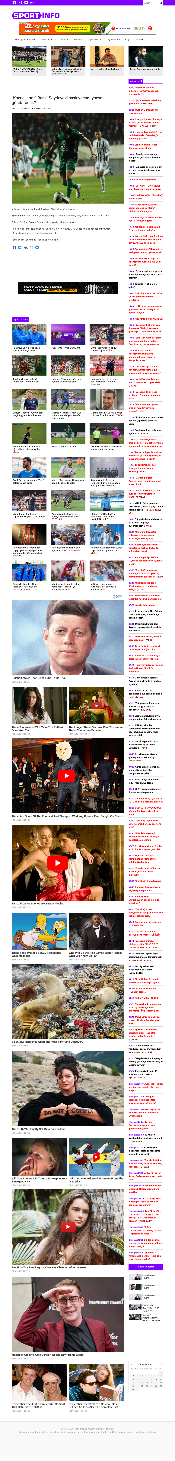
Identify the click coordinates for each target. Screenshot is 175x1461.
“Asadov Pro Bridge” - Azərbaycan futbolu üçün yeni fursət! (145, 261)
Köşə (127, 39)
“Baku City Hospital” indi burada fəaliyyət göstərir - (144, 493)
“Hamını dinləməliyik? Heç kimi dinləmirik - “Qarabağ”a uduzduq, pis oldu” (145, 135)
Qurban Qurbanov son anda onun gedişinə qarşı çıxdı (142, 1125)
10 (137, 1379)
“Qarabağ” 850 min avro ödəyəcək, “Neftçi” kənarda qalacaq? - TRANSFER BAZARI (145, 328)
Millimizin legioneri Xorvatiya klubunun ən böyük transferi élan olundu (144, 836)
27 (151, 1386)
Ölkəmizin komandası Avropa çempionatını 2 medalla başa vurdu (145, 627)
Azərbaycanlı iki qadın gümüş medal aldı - (143, 757)
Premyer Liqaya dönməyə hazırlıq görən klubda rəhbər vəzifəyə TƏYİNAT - (145, 122)
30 (133, 1389)
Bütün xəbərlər (146, 1266)
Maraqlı (64, 39)
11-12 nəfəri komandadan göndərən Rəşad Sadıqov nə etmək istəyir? (145, 309)
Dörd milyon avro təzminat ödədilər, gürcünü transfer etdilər (146, 420)
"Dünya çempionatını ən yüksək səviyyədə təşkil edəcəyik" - (144, 706)
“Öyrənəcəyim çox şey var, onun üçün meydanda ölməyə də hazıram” (146, 274)
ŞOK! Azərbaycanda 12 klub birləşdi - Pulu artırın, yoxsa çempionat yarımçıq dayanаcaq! (146, 442)
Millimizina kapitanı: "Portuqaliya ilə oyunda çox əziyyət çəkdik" (143, 586)
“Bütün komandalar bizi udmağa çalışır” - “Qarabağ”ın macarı (145, 1230)
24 (137, 1386)
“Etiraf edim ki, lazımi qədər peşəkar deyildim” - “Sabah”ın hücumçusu (143, 208)
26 (147, 1386)
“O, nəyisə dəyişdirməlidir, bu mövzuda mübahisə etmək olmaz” (145, 170)
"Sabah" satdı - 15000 (146, 998)
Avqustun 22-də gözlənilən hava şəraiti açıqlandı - (145, 693)
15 (161, 1379)
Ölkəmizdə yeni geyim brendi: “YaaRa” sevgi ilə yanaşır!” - (143, 408)
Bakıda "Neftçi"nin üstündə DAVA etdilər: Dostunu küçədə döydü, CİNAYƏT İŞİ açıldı (146, 239)
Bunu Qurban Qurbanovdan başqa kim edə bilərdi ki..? (144, 899)
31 (137, 1389)
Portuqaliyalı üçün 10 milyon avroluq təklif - (143, 1074)
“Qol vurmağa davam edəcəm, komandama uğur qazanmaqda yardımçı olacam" (145, 369)
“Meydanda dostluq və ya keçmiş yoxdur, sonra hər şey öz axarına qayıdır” (146, 1061)
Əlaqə (139, 39)
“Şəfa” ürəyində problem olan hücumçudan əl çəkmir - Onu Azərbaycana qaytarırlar (145, 341)
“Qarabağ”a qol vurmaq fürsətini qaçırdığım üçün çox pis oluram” (145, 1201)
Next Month (161, 1364)
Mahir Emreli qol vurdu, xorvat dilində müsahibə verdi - (145, 1020)
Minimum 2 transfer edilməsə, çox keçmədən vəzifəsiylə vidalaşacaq (142, 535)
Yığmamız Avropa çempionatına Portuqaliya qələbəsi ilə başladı (142, 858)
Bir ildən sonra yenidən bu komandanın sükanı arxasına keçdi (145, 1243)
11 (142, 1379)
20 (151, 1382)
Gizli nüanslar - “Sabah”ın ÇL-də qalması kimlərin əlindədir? (145, 296)
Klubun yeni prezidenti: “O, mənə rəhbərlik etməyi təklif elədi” (145, 560)
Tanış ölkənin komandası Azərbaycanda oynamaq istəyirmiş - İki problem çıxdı (145, 1007)
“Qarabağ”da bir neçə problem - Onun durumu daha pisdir (144, 395)
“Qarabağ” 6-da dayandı (148, 881)
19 (147, 1382)
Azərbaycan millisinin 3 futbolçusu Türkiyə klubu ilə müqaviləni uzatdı (144, 548)
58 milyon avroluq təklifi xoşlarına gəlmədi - (145, 1138)
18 (142, 1382)
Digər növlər (112, 39)
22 (161, 1382)
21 (156, 1382)
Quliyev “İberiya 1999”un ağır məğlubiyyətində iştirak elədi (145, 811)
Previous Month (131, 1364)
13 (151, 1379)
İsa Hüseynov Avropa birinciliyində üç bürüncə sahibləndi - (143, 744)
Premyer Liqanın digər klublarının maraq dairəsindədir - (146, 956)
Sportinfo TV (95, 39)
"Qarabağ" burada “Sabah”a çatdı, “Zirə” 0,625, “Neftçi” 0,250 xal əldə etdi (144, 944)
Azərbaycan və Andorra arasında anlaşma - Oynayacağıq (144, 1112)
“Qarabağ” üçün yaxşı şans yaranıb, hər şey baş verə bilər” (145, 824)
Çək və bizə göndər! (145, 179)
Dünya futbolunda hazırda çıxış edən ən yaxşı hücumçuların (145, 522)
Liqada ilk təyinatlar (145, 605)
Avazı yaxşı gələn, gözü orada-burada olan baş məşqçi (146, 1087)
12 (147, 1379)
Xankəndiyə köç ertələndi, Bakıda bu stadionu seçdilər (145, 1189)
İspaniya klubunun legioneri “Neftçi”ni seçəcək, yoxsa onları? (144, 91)
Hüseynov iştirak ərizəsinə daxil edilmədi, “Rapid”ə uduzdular (146, 668)
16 (133, 1382)
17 (137, 1382)
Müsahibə (78, 39)
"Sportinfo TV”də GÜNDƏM (149, 318)
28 (156, 1386)
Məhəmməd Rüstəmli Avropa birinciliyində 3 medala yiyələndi (145, 681)
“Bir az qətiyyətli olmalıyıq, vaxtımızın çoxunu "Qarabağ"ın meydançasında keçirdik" (145, 455)
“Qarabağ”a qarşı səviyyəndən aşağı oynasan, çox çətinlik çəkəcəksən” (146, 912)
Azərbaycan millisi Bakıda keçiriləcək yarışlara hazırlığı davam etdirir (145, 614)
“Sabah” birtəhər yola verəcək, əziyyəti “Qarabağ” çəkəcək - (146, 1163)
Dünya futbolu (47, 39)
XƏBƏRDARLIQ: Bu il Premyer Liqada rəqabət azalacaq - (142, 468)
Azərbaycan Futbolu (24, 39)
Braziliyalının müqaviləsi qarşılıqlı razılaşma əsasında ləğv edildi (144, 1150)
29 (161, 1386)
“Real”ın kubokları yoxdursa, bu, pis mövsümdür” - (146, 1048)
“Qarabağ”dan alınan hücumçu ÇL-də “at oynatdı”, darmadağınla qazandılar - (146, 573)
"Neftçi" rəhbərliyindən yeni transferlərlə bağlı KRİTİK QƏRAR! (144, 382)
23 (133, 1386)
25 (142, 1386)
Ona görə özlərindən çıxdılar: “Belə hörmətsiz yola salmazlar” (142, 1099)
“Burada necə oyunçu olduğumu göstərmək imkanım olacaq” (145, 157)
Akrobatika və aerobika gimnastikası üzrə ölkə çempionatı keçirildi (144, 770)
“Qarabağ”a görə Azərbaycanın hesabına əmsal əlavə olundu (145, 481)
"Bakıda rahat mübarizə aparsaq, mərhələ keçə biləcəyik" (144, 871)
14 (156, 1379)
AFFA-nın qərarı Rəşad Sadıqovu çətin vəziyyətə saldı (145, 1176)
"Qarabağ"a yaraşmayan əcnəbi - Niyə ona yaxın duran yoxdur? (145, 1255)
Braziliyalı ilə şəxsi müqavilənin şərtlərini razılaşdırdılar (141, 969)
